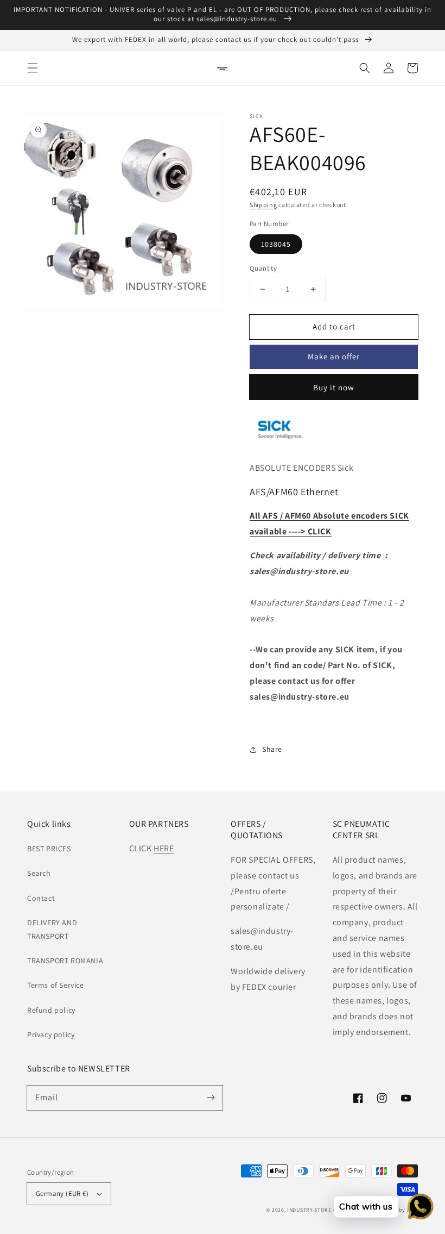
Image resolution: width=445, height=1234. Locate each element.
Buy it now (333, 387)
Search (39, 873)
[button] (32, 68)
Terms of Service (55, 985)
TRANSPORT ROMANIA (65, 960)
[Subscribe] (211, 1098)
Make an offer (334, 356)
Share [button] (272, 749)
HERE (164, 848)
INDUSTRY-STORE (309, 1209)
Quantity (263, 268)
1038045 (276, 244)
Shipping (263, 205)
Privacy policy (50, 1034)
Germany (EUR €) (62, 1193)
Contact (41, 898)
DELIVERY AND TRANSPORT (52, 929)
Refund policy (51, 1010)
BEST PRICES (49, 848)
